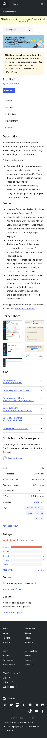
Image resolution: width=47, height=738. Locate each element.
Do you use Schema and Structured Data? (13, 419)
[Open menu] (43, 4)
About (5, 628)
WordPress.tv (10, 664)
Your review (8, 570)
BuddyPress (10, 687)
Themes (29, 633)
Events (28, 655)
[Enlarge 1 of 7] (19, 324)
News (5, 633)
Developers (8, 660)
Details (8, 100)
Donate (30, 660)
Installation (10, 114)
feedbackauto (12, 83)
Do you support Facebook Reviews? (12, 381)
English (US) (39, 502)
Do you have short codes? (15, 428)
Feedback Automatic (25, 308)
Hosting (6, 638)
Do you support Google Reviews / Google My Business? (18, 399)
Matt (6, 677)
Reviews (9, 107)
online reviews (30, 508)
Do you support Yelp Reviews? (17, 390)
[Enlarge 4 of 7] (41, 324)
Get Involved (31, 651)
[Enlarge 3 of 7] (19, 361)
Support (9, 127)
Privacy (6, 642)
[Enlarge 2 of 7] (19, 346)
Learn (5, 651)
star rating (39, 513)
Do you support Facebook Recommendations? (17, 409)
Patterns (29, 642)
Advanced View (10, 525)
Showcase (30, 628)
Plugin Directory (9, 12)
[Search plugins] (30, 29)
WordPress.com (11, 673)
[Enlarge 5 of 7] (41, 330)
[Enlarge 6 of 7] (41, 348)
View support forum (12, 589)
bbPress (8, 682)
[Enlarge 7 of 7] (41, 357)
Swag (29, 664)
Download (9, 91)
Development (11, 120)
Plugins (28, 638)
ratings (40, 508)
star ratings (39, 518)
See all (41, 570)
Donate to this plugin (13, 612)
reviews (30, 513)
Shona (12, 698)
